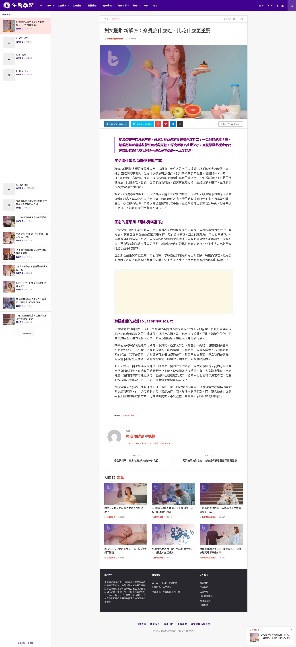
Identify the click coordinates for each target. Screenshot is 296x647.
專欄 (146, 5)
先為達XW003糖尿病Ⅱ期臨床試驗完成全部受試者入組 (31, 202)
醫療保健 (19, 28)
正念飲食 (126, 415)
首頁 (106, 18)
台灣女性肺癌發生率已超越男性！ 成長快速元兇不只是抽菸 (220, 550)
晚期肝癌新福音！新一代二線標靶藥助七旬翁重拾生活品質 (172, 550)
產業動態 (19, 41)
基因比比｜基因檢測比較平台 (166, 591)
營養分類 (92, 5)
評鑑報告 (122, 5)
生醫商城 (204, 591)
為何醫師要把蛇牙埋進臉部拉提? (31, 217)
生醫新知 (19, 256)
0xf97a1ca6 (22, 54)
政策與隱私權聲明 (200, 623)
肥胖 (133, 415)
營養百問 (19, 273)
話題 (135, 5)
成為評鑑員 (205, 600)
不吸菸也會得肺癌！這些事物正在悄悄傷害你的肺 (31, 317)
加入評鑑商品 (206, 596)
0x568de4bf (22, 184)
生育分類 (77, 5)
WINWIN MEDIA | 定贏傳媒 (164, 582)
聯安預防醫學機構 (115, 38)
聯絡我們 (204, 587)
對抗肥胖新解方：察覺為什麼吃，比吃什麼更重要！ (30, 23)
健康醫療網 (111, 517)
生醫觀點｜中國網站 (161, 587)
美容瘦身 (19, 220)
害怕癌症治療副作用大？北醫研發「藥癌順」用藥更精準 (31, 301)
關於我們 (204, 582)
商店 (155, 5)
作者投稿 (204, 605)
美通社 (19, 207)
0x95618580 (22, 38)
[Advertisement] (25, 132)
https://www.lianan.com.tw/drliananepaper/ (150, 442)
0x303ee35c (22, 70)
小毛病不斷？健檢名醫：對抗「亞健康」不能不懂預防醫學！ (276, 636)
